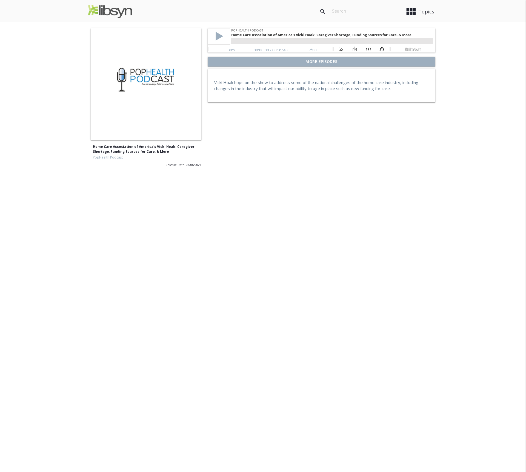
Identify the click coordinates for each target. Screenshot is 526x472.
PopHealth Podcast (108, 157)
